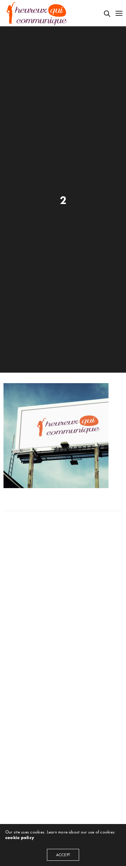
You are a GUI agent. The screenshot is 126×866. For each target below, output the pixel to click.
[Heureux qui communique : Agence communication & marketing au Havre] (37, 13)
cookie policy (19, 837)
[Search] (107, 13)
